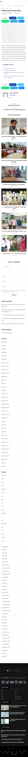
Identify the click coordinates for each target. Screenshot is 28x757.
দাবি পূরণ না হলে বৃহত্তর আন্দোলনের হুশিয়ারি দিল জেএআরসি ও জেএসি (14, 231)
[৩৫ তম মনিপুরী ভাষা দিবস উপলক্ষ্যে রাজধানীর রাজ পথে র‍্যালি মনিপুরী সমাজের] (14, 196)
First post (8, 5)
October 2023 (4, 452)
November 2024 (5, 407)
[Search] (26, 1)
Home (2, 5)
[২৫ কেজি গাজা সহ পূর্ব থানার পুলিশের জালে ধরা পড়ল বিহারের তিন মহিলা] (14, 174)
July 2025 (3, 380)
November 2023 (5, 449)
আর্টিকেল (2, 485)
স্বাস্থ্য (2, 541)
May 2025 (3, 387)
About (2, 698)
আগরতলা (16, 690)
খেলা (2, 496)
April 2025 (3, 390)
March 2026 (4, 359)
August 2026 (4, 342)
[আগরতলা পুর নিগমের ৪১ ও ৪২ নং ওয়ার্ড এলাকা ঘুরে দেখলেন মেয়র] (14, 243)
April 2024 (3, 431)
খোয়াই (2, 499)
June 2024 (3, 424)
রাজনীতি (2, 534)
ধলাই (2, 520)
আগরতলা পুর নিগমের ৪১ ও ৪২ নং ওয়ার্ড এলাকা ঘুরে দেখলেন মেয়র (14, 253)
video (2, 478)
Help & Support (18, 698)
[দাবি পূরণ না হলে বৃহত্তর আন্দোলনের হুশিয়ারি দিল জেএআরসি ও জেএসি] (14, 220)
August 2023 (4, 459)
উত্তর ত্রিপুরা (3, 489)
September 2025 (5, 373)
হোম (1, 751)
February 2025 (4, 397)
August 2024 (4, 418)
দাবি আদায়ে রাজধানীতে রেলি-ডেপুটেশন (10, 70)
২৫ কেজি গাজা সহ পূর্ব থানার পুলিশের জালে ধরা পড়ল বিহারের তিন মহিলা (13, 315)
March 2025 (4, 393)
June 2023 (3, 466)
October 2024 (4, 411)
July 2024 (3, 421)
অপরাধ (2, 482)
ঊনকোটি (2, 492)
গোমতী (2, 503)
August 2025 (4, 376)
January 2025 (4, 400)
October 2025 (4, 369)
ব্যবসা (16, 694)
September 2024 (5, 414)
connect (21, 752)
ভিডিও (7, 752)
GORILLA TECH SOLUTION (15, 748)
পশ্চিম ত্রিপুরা (3, 523)
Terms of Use (18, 696)
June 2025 (3, 383)
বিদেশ (2, 527)
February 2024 (4, 438)
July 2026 (3, 345)
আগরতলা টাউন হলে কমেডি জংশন (9, 68)
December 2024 (5, 404)
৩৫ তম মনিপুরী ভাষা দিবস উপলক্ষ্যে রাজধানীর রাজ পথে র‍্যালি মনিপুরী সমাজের (12, 742)
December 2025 (5, 366)
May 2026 (3, 352)
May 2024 (3, 428)
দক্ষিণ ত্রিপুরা (3, 513)
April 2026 (3, 355)
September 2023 (5, 456)
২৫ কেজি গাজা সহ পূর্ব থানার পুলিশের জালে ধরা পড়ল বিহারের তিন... (14, 184)
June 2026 (3, 349)
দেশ (2, 516)
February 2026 (4, 362)
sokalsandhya (9, 13)
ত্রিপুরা (2, 510)
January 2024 (4, 442)
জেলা (2, 506)
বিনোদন (2, 530)
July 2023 (3, 462)
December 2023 (5, 445)
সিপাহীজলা (3, 537)
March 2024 (4, 435)
